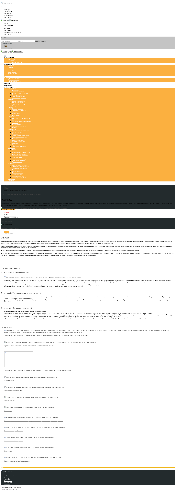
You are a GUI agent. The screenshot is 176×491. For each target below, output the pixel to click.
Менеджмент (12, 72)
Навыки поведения (17, 102)
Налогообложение (17, 173)
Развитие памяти (9, 401)
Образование (12, 88)
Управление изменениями (19, 144)
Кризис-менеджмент (18, 140)
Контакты (7, 17)
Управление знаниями (18, 96)
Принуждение (16, 115)
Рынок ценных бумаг (18, 176)
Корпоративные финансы (19, 165)
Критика (14, 112)
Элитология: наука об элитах (13, 431)
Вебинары (7, 30)
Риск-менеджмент (17, 174)
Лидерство (15, 134)
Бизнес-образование (18, 91)
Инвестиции (15, 169)
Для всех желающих (14, 78)
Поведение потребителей (19, 154)
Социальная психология (19, 126)
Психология (11, 70)
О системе (11, 60)
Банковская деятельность (19, 177)
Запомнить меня (7, 43)
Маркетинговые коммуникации (21, 152)
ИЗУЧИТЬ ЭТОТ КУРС (8, 209)
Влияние (10, 68)
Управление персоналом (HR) (21, 130)
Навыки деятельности (18, 101)
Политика (11, 180)
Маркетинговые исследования (21, 159)
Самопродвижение (17, 109)
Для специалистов (13, 80)
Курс (5, 187)
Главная (6, 232)
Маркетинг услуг (17, 157)
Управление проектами (19, 146)
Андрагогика (15, 90)
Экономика (11, 179)
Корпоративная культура (19, 137)
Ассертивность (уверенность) (21, 118)
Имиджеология (9, 380)
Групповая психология (18, 120)
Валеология (8, 451)
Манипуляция (16, 113)
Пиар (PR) (15, 138)
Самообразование (17, 95)
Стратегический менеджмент (20, 135)
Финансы (11, 75)
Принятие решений (17, 124)
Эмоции (14, 127)
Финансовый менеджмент (19, 168)
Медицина (11, 65)
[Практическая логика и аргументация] (34, 208)
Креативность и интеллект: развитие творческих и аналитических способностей (29, 346)
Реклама (14, 151)
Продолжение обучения (15, 62)
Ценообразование (17, 162)
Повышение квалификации (20, 93)
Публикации (8, 15)
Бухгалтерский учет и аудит (20, 166)
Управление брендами (18, 160)
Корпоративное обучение (13, 32)
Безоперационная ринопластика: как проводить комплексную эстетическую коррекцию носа (33, 421)
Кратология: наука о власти (13, 390)
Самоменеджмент (17, 132)
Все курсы (7, 10)
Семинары (7, 28)
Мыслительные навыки (18, 104)
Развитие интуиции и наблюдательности (17, 461)
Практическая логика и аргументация (21, 194)
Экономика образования (19, 98)
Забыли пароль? (40, 41)
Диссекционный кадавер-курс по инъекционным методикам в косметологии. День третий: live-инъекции (37, 370)
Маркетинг (11, 148)
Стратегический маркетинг (20, 155)
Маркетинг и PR (13, 73)
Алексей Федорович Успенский (10, 228)
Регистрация (8, 25)
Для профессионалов (14, 81)
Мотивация (15, 123)
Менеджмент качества (18, 141)
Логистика (15, 143)
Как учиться (8, 13)
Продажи (14, 149)
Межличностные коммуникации (21, 121)
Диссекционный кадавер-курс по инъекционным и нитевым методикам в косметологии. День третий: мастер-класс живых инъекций (46, 335)
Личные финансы (17, 171)
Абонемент (8, 11)
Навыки (10, 67)
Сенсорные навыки (17, 105)
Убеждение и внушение (19, 110)
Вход (6, 23)
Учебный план (8, 233)
